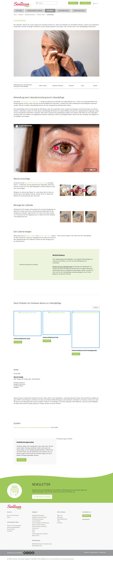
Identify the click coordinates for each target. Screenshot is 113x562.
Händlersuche (73, 3)
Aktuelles (60, 517)
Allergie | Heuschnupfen (39, 517)
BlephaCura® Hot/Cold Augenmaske (36, 183)
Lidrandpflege (50, 14)
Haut (33, 530)
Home (15, 14)
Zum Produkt (18, 342)
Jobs (58, 521)
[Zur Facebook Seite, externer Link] (24, 553)
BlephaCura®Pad (30, 236)
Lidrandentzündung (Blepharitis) (30, 101)
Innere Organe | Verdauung (40, 523)
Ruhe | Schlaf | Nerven (38, 524)
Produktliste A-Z (85, 3)
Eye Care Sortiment (13, 515)
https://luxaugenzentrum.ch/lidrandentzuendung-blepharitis (32, 427)
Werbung (96, 307)
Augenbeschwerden (30, 14)
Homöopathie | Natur (34, 10)
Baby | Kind (35, 535)
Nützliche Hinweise (58, 85)
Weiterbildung (63, 10)
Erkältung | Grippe (37, 519)
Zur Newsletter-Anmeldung (42, 497)
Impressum (102, 552)
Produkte (71, 85)
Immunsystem (36, 521)
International (85, 519)
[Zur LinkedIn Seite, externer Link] (33, 553)
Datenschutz (94, 552)
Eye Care (19, 10)
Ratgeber (50, 10)
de (94, 3)
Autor (82, 85)
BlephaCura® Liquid (45, 236)
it (97, 3)
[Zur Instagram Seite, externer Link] (27, 553)
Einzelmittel (11, 529)
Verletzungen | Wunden (39, 526)
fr (96, 3)
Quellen (95, 85)
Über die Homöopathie (14, 525)
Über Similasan (79, 10)
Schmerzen (35, 528)
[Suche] (37, 3)
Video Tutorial (43, 85)
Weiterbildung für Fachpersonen (42, 544)
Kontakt (59, 523)
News (8, 517)
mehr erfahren (21, 459)
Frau (33, 532)
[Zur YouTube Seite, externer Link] (30, 553)
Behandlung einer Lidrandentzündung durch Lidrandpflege (23, 85)
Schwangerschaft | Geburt (40, 533)
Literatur (9, 531)
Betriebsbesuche (37, 545)
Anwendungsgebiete (13, 527)
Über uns (60, 515)
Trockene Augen (41, 14)
